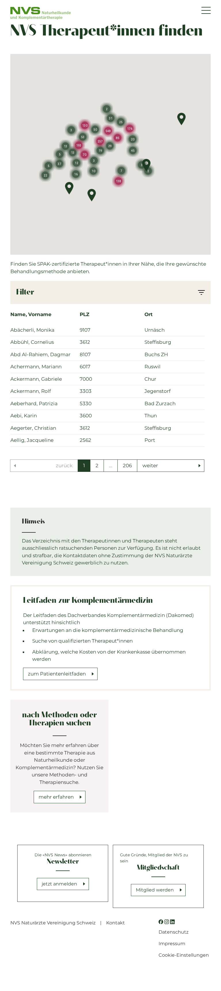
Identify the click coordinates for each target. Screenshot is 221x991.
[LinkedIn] (172, 921)
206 (127, 465)
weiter (150, 465)
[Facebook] (161, 921)
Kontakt (115, 923)
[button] (181, 118)
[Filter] (201, 292)
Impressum (172, 943)
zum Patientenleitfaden (57, 674)
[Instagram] (166, 921)
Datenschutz (173, 932)
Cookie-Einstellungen (184, 955)
